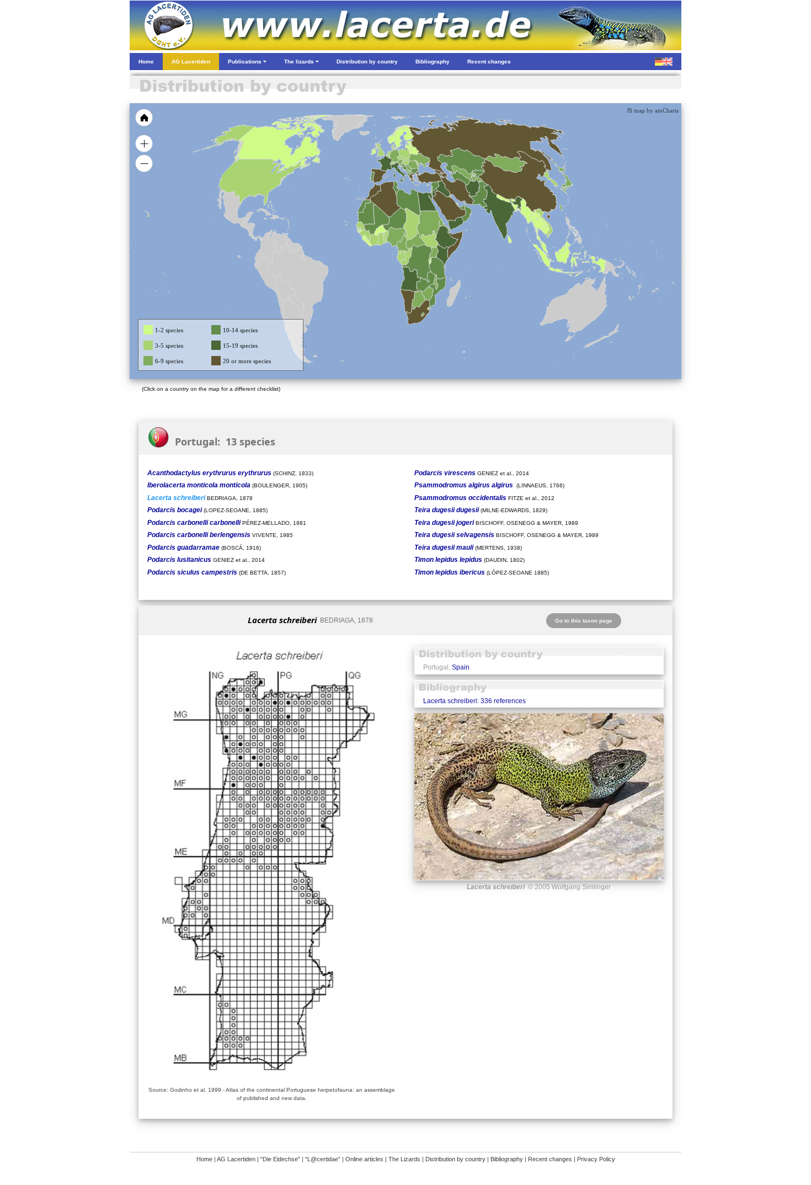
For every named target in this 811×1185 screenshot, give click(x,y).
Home (204, 1159)
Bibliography (506, 1159)
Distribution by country (455, 1159)
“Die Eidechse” (280, 1159)
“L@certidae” (322, 1159)
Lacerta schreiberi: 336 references (474, 701)
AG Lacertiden (236, 1159)
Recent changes (550, 1159)
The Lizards (404, 1159)
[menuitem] (461, 206)
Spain (460, 667)
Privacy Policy (596, 1159)
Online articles (364, 1159)
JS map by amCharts (653, 110)
